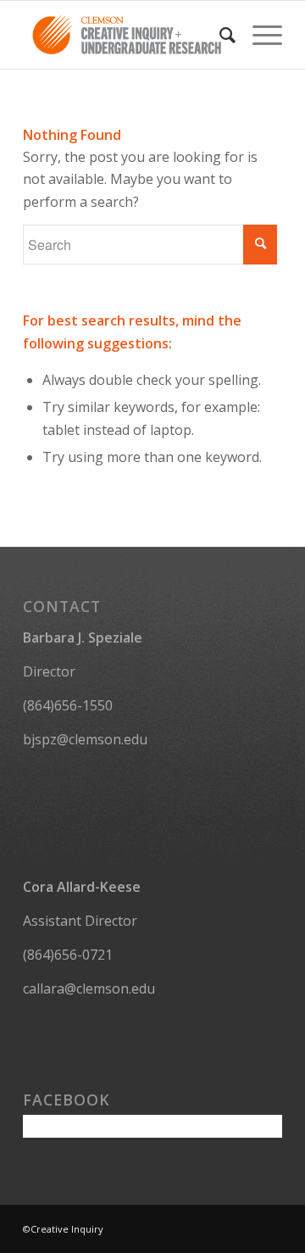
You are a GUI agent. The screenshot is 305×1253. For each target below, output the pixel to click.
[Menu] (259, 35)
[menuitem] (219, 35)
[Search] (219, 35)
